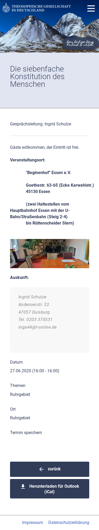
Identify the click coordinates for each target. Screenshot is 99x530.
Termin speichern (26, 432)
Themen (17, 385)
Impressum (32, 522)
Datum (16, 362)
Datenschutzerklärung (68, 522)
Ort (13, 409)
